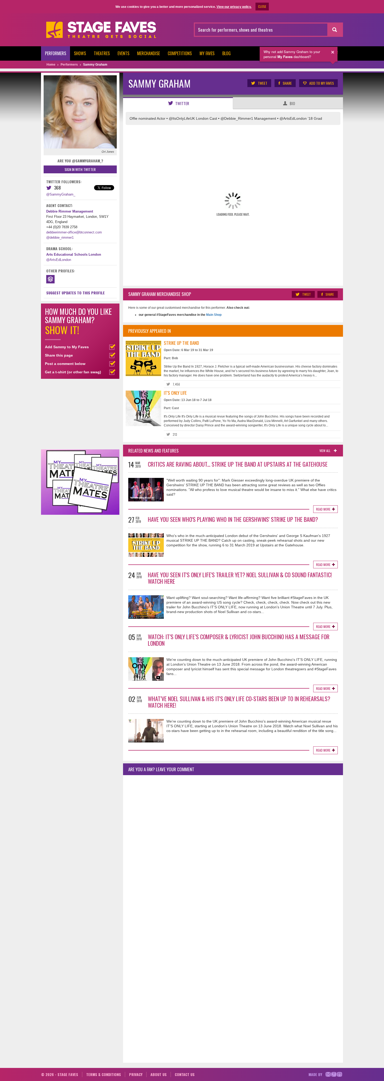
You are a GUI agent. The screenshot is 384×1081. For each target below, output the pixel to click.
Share (287, 83)
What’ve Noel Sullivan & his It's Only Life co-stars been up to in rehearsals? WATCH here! (239, 701)
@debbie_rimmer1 (60, 237)
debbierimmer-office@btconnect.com (74, 232)
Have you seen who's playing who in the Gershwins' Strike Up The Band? (233, 519)
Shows (80, 53)
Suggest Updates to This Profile (75, 292)
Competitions (180, 53)
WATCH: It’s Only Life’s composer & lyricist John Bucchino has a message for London (238, 639)
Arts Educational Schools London (73, 254)
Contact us (185, 1074)
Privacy (135, 1074)
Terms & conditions (103, 1074)
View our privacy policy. (234, 7)
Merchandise (148, 53)
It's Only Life (175, 393)
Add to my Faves (321, 83)
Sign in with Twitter (80, 169)
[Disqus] (233, 848)
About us (158, 1074)
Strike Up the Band (181, 343)
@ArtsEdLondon (58, 260)
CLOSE (262, 6)
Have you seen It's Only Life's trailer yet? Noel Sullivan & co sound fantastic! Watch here (240, 577)
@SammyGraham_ (60, 194)
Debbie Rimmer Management (69, 211)
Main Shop (213, 315)
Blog (226, 53)
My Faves (207, 53)
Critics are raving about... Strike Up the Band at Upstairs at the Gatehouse (238, 464)
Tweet (262, 83)
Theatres (102, 53)
